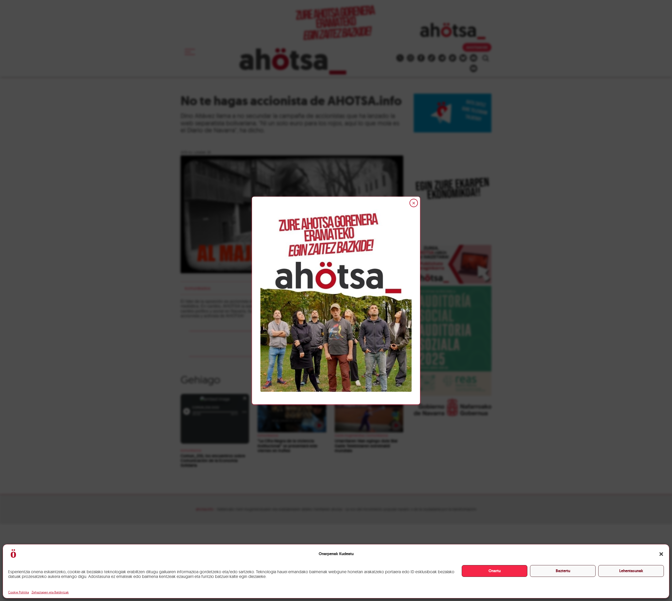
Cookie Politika (18, 592)
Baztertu (563, 570)
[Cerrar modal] (414, 203)
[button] (661, 554)
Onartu (495, 570)
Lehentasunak (631, 570)
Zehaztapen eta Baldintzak (50, 592)
